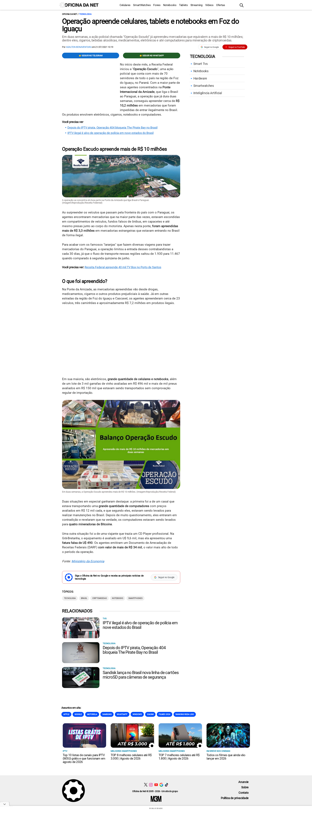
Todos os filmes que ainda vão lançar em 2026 (226, 756)
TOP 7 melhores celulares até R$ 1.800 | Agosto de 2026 (179, 756)
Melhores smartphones (124, 751)
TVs (105, 618)
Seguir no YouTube (236, 47)
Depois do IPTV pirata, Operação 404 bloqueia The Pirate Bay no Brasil (112, 127)
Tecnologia (85, 14)
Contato (244, 792)
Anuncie (243, 782)
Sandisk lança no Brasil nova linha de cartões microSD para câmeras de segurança (141, 674)
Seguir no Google (211, 47)
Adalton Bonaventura (79, 47)
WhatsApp (122, 714)
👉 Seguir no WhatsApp (152, 55)
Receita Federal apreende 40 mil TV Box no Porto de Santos (123, 267)
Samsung (107, 714)
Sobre (245, 787)
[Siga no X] (146, 785)
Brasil (84, 598)
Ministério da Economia (88, 561)
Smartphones (135, 598)
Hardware (200, 78)
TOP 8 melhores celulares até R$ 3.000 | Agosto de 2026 (131, 756)
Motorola (92, 714)
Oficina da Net (69, 14)
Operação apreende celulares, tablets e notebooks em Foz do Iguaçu (150, 25)
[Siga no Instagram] (151, 785)
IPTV (65, 751)
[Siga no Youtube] (156, 785)
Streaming (196, 5)
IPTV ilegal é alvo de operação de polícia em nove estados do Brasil (110, 133)
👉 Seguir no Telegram (91, 55)
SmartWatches (142, 5)
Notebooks (169, 5)
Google (78, 714)
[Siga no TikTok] (166, 785)
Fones (156, 5)
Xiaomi (150, 714)
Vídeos (209, 5)
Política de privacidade (235, 798)
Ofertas (220, 5)
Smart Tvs (200, 64)
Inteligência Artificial (207, 93)
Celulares (125, 5)
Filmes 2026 (164, 714)
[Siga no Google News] (161, 785)
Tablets (183, 5)
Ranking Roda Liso (185, 714)
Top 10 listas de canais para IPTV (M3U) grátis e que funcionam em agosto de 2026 (84, 758)
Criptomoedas (99, 598)
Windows (137, 714)
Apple (66, 714)
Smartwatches (203, 86)
